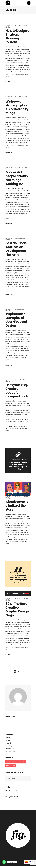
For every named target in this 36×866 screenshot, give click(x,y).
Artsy (7, 740)
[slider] (27, 593)
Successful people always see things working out (16, 178)
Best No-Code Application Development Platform (16, 249)
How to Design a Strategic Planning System (17, 36)
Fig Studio (10, 26)
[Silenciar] (24, 593)
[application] (18, 593)
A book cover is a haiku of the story (16, 505)
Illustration (22, 762)
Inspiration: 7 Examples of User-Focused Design (16, 320)
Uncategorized (10, 751)
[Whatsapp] (4, 862)
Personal (8, 27)
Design (7, 240)
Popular (8, 765)
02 (19, 671)
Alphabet (8, 737)
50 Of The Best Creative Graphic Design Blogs (17, 609)
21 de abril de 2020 (20, 238)
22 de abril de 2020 (21, 26)
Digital (7, 746)
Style (14, 765)
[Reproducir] (7, 593)
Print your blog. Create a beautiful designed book (16, 390)
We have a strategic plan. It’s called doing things (17, 107)
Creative (8, 762)
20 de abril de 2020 (21, 497)
